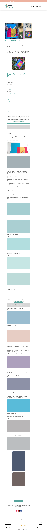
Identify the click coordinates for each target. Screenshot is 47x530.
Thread (9, 87)
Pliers (9, 111)
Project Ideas (16, 41)
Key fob (9, 110)
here (15, 75)
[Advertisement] (23, 15)
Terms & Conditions (39, 527)
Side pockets (10, 101)
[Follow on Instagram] (40, 0)
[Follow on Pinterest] (18, 511)
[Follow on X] (19, 511)
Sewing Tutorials (7, 525)
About (34, 6)
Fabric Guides (7, 522)
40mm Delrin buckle (13, 89)
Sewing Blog (38, 6)
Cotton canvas (16, 85)
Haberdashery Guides (8, 524)
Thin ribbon (9, 103)
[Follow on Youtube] (41, 0)
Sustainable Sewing (7, 527)
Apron (9, 99)
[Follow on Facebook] (38, 0)
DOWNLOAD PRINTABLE (18, 121)
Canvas (13, 41)
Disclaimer (40, 522)
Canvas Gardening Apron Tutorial (12, 40)
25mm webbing (10, 109)
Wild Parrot (27, 529)
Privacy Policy (40, 524)
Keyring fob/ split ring (12, 93)
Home (31, 6)
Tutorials (19, 41)
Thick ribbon (10, 102)
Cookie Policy (40, 525)
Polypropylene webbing (17, 88)
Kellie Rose (6, 41)
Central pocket (10, 100)
